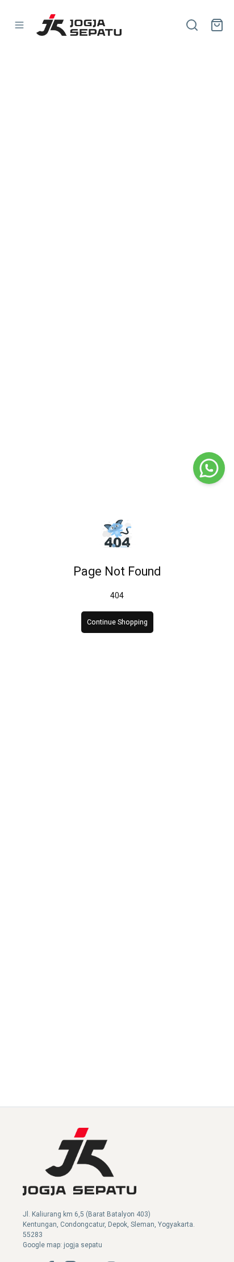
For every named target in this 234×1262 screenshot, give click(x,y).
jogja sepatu (83, 1245)
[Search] (192, 25)
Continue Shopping (117, 622)
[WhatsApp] (209, 468)
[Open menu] (19, 25)
